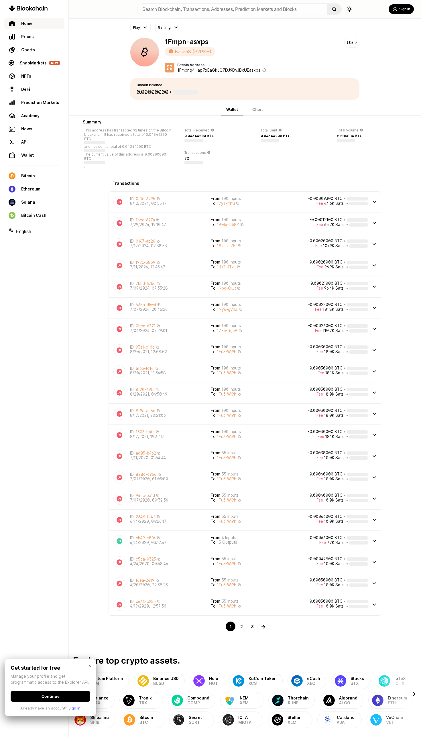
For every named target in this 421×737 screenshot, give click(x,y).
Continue (51, 696)
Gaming (164, 27)
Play (136, 27)
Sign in (74, 708)
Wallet (232, 109)
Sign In (404, 9)
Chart (257, 109)
